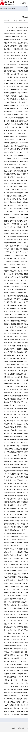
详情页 (13, 8)
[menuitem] (26, 3)
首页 (7, 8)
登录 (21, 3)
